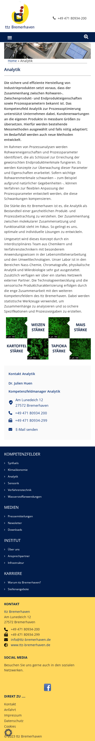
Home (12, 61)
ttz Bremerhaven (17, 611)
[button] (8, 732)
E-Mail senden (27, 429)
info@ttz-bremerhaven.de (31, 639)
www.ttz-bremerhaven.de (30, 645)
